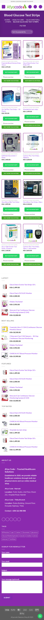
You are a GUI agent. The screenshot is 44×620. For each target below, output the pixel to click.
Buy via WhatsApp (11, 72)
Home (7, 20)
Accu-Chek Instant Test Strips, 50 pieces (9, 247)
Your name (5, 552)
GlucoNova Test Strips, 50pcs (32, 202)
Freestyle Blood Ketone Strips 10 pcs (11, 64)
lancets (22, 536)
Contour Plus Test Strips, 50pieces (31, 156)
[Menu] (3, 6)
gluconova (35, 532)
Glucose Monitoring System (10, 536)
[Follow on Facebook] (3, 519)
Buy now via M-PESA (11, 80)
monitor (29, 536)
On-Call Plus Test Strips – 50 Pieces (11, 110)
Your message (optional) (10, 579)
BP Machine (5, 532)
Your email (5, 561)
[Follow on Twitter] (11, 519)
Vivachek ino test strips (30, 109)
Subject (4, 570)
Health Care (18, 20)
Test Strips (12, 539)
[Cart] (40, 6)
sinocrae (4, 539)
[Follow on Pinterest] (19, 519)
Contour (18, 532)
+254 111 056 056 (19, 511)
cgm (12, 532)
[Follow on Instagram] (7, 519)
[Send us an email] (15, 519)
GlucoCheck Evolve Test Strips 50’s (31, 64)
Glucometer (26, 532)
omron (35, 536)
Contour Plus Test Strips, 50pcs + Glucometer (31, 247)
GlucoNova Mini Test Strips (10, 202)
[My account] (35, 6)
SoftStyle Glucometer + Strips (9, 156)
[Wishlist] (30, 6)
